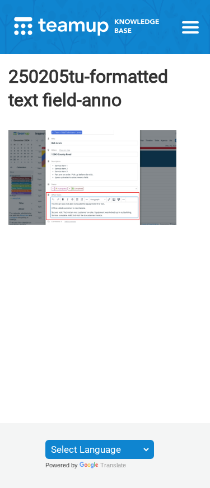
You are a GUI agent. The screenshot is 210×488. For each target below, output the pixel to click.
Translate (113, 465)
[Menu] (190, 27)
